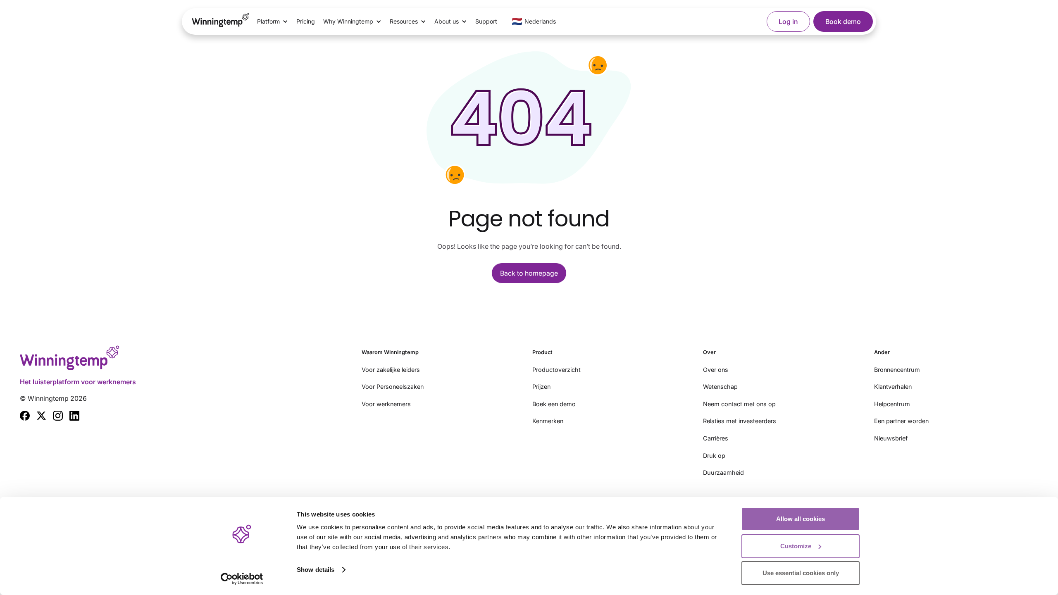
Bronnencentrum (897, 369)
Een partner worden (901, 420)
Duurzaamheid (723, 472)
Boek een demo (554, 403)
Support (486, 21)
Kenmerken (547, 420)
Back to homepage (529, 273)
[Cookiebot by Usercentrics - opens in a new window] (242, 579)
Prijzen (541, 386)
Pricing (305, 21)
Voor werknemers (386, 403)
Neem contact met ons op (739, 403)
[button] (272, 21)
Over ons (715, 369)
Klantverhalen (893, 386)
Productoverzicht (556, 369)
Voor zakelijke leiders (391, 369)
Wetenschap (720, 386)
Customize (795, 546)
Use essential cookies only (801, 572)
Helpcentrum (892, 403)
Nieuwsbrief (891, 438)
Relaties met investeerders (739, 420)
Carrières (715, 438)
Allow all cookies (800, 518)
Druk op (714, 455)
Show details (315, 569)
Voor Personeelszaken (393, 386)
